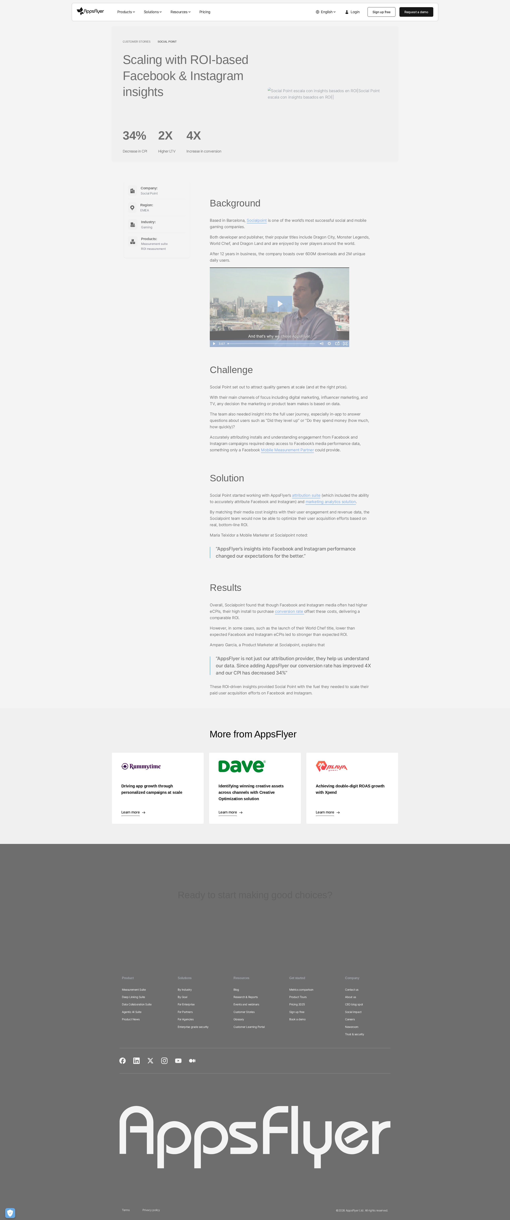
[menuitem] (126, 12)
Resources (179, 12)
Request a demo (416, 12)
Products (124, 12)
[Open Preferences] (10, 1213)
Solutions (151, 12)
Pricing (204, 12)
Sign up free (381, 12)
